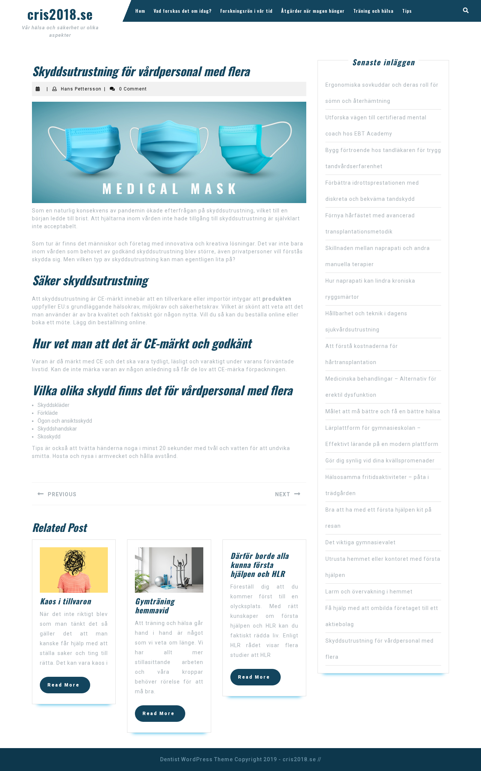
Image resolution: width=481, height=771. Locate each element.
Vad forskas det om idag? (183, 11)
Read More (68, 687)
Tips (407, 11)
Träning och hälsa (373, 11)
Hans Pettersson (81, 89)
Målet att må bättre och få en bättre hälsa (382, 411)
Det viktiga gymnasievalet (360, 542)
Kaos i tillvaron (65, 601)
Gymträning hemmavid (154, 605)
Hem (140, 11)
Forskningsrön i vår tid (246, 11)
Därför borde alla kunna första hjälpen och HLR (259, 564)
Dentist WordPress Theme (196, 759)
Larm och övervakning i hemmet (369, 592)
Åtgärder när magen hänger (313, 11)
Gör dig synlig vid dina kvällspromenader (380, 461)
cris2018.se (60, 14)
